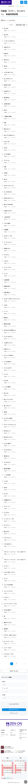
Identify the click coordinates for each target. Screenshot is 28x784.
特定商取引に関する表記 (23, 730)
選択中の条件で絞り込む (14, 709)
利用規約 (3, 732)
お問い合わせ (13, 735)
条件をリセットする (14, 713)
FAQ (11, 732)
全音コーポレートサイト (23, 738)
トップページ (3, 6)
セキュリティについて (23, 734)
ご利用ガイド (13, 730)
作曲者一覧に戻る (14, 671)
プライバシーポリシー (4, 735)
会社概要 (3, 730)
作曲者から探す (11, 6)
